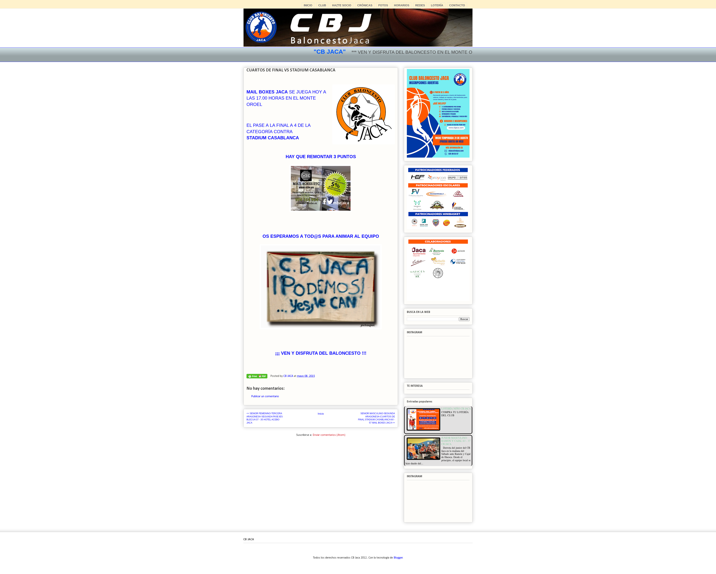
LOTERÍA (437, 5)
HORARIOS (401, 5)
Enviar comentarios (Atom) (329, 435)
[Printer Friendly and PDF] (256, 377)
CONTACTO (457, 5)
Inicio (321, 413)
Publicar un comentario (265, 396)
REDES (420, 5)
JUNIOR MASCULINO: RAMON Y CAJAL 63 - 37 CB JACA (455, 441)
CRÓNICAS (364, 5)
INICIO (308, 5)
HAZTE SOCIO (341, 5)
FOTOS (383, 5)
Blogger (398, 557)
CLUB (322, 5)
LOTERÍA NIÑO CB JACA (456, 408)
